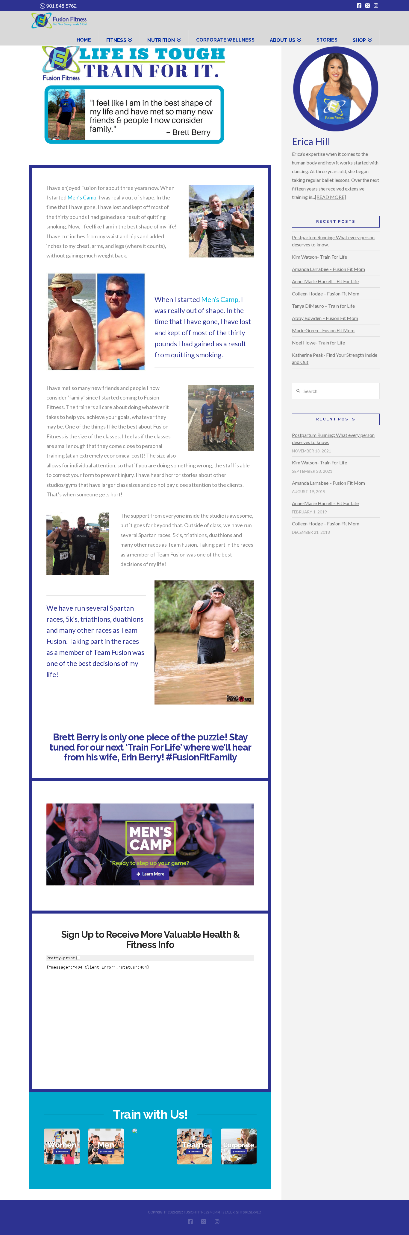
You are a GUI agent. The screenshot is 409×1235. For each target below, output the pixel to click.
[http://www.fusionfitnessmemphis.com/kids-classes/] (150, 1131)
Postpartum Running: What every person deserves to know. (333, 240)
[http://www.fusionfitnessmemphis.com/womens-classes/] (61, 1146)
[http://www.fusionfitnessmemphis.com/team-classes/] (194, 1146)
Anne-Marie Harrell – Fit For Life (325, 281)
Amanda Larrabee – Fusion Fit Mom (328, 269)
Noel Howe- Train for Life (318, 342)
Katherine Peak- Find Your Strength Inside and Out (334, 358)
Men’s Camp (81, 197)
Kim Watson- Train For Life (319, 257)
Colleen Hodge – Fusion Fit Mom (325, 293)
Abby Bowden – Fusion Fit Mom (325, 318)
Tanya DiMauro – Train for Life (323, 306)
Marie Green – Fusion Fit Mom (323, 330)
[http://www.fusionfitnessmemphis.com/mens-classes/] (106, 1146)
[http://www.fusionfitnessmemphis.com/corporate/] (239, 1146)
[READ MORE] (330, 197)
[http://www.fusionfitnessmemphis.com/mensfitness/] (150, 844)
